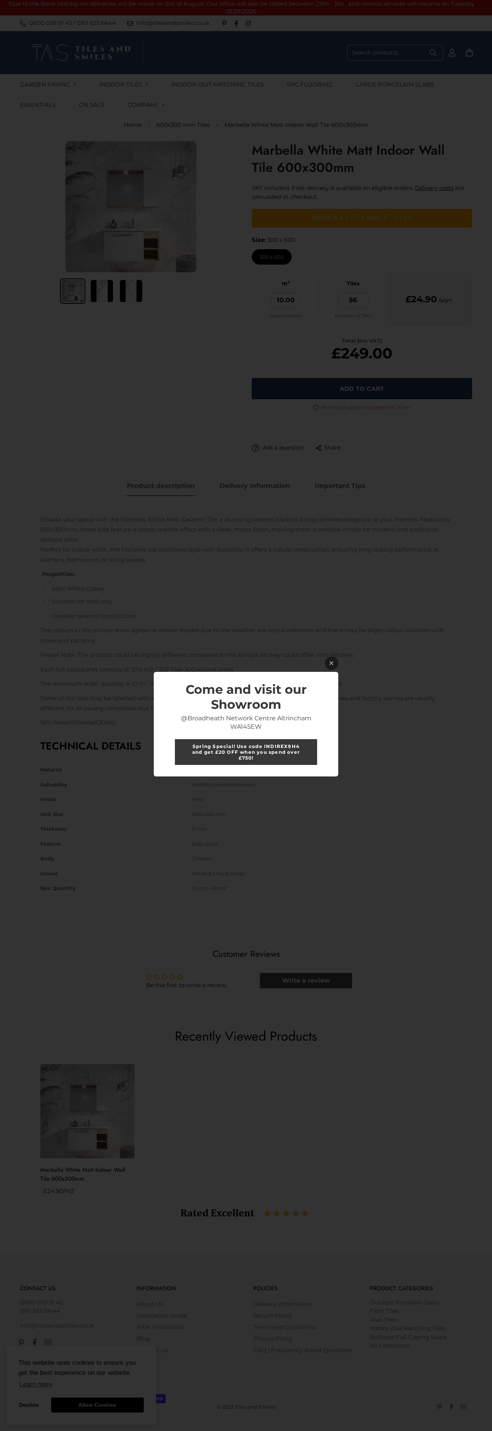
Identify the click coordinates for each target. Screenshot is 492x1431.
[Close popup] (331, 663)
